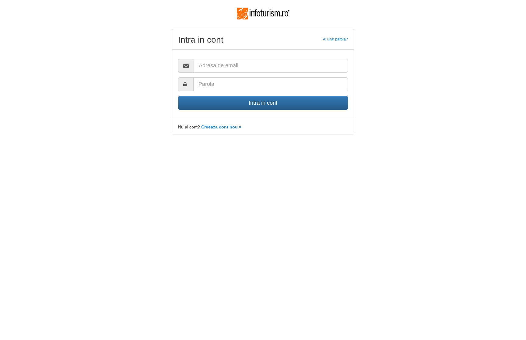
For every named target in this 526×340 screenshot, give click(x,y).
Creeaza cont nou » (221, 126)
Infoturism (263, 14)
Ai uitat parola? (335, 39)
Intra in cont (263, 103)
